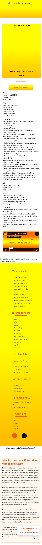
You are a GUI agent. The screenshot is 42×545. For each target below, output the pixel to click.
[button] (21, 13)
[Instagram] (14, 435)
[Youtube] (34, 435)
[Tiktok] (24, 435)
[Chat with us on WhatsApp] (36, 539)
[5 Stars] (27, 259)
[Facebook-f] (19, 435)
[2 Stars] (9, 259)
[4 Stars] (21, 259)
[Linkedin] (9, 435)
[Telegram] (29, 435)
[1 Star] (3, 259)
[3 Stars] (15, 259)
